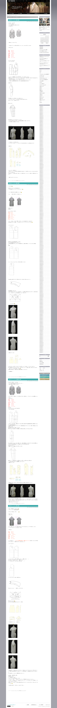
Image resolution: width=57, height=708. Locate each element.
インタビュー (41, 75)
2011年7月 (41, 349)
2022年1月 (41, 179)
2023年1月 (41, 163)
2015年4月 (41, 288)
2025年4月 (41, 126)
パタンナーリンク (48, 704)
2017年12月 (41, 245)
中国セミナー (41, 86)
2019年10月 (41, 215)
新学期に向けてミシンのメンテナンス (44, 56)
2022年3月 (41, 176)
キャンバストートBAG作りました (44, 65)
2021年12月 (41, 180)
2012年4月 (41, 337)
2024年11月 (41, 133)
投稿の (41, 361)
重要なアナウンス (42, 99)
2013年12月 (41, 310)
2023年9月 (41, 152)
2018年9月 (41, 233)
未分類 (40, 95)
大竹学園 (41, 91)
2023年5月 (41, 157)
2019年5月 (41, 222)
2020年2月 (41, 210)
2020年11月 (41, 198)
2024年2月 (41, 145)
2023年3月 (41, 160)
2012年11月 (41, 327)
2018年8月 (41, 234)
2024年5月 (41, 141)
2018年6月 (41, 237)
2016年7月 (41, 268)
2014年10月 (41, 296)
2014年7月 (41, 300)
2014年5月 (41, 303)
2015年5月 (41, 287)
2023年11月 (41, 149)
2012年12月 (41, 326)
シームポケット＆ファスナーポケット (44, 52)
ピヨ (40, 82)
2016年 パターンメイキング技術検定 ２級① (15, 379)
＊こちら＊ (40, 30)
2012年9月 (41, 330)
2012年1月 (41, 341)
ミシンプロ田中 (41, 83)
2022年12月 (41, 164)
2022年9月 (41, 168)
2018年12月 (41, 229)
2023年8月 (41, 153)
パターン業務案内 (41, 704)
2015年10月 (41, 280)
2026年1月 (41, 114)
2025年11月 (41, 117)
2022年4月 (41, 175)
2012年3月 (41, 338)
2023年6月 (41, 156)
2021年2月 (41, 194)
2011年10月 (41, 345)
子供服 (40, 94)
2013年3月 (41, 322)
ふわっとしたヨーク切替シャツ (43, 58)
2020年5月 (41, 206)
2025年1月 (41, 130)
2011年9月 (41, 346)
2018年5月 (41, 238)
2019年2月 (41, 226)
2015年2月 (41, 291)
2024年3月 (41, 144)
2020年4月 (41, 207)
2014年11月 (41, 295)
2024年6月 (41, 140)
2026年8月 (41, 106)
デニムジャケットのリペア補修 (43, 49)
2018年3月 (41, 241)
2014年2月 (41, 307)
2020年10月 (41, 199)
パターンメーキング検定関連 (14, 180)
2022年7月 (41, 171)
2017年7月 (41, 252)
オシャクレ (12, 690)
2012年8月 (41, 331)
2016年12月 (41, 261)
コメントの (42, 362)
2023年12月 (41, 148)
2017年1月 (41, 260)
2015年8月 (41, 283)
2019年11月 (41, 214)
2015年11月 (41, 279)
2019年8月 (41, 218)
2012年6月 (41, 334)
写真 (40, 87)
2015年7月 (41, 284)
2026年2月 (41, 113)
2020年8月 (41, 202)
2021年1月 (41, 195)
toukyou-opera (36, 21)
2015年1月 (41, 292)
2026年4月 (41, 110)
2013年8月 (41, 315)
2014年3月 (41, 306)
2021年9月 (41, 184)
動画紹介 (41, 90)
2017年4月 (41, 256)
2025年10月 (41, 118)
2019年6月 (41, 221)
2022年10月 (41, 167)
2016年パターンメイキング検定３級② (14, 183)
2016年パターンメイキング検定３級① (14, 505)
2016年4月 (41, 272)
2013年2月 (41, 323)
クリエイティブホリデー (43, 78)
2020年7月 (41, 203)
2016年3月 (41, 273)
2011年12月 (41, 342)
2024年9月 (41, 136)
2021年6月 (41, 188)
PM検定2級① (41, 48)
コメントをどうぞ (22, 180)
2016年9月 (41, 265)
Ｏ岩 (19, 180)
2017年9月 (41, 249)
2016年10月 (41, 264)
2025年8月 (41, 121)
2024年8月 (41, 137)
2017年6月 (41, 253)
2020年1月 (41, 211)
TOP (7, 15)
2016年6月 (41, 269)
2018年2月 (41, 242)
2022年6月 (41, 172)
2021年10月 (41, 183)
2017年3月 (41, 257)
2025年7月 (41, 122)
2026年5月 (41, 109)
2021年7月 (41, 187)
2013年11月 (41, 311)
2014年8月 (41, 299)
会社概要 (28, 704)
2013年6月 (41, 318)
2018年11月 (41, 230)
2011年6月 (41, 350)
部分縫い (41, 98)
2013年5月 (41, 319)
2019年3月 (41, 225)
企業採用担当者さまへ (34, 704)
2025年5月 (41, 125)
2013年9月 (41, 314)
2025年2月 (41, 129)
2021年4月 (41, 191)
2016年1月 (41, 276)
